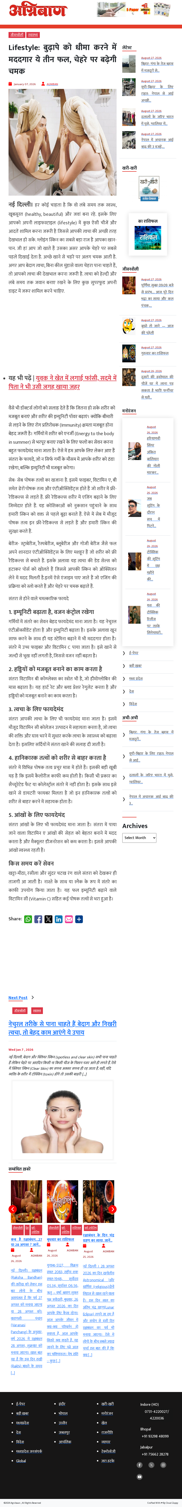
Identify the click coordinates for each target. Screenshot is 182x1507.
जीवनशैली (16, 35)
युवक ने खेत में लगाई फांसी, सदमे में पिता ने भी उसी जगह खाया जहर (63, 382)
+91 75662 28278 (155, 1454)
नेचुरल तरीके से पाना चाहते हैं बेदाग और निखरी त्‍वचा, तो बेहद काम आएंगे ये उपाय (63, 1028)
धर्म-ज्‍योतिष (29, 1230)
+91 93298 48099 (155, 1436)
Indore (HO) (154, 1411)
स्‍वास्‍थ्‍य (33, 35)
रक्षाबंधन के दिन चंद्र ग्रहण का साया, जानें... (62, 1238)
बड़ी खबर (110, 1230)
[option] (26, 1272)
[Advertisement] (63, 332)
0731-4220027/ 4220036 (157, 1415)
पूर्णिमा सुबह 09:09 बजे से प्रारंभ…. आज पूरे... (98, 1245)
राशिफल (40, 1228)
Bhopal (154, 1433)
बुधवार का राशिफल (24, 1239)
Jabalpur (154, 1451)
